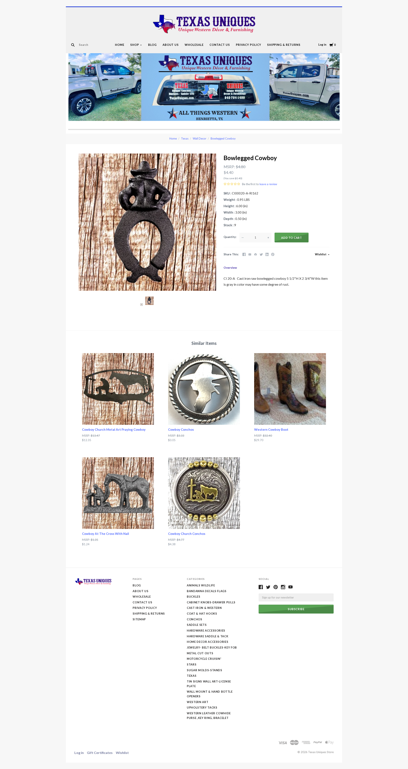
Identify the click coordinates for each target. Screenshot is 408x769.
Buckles (193, 596)
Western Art (197, 702)
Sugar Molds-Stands (204, 670)
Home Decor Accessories (207, 641)
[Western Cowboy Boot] (290, 389)
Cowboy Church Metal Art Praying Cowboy (114, 429)
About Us (171, 44)
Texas (184, 138)
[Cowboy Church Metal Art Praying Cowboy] (118, 389)
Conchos (194, 619)
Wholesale (194, 44)
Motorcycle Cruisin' (204, 658)
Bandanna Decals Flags (207, 591)
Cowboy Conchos (181, 429)
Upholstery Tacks (202, 707)
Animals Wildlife (201, 585)
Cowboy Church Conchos (186, 534)
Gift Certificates (100, 753)
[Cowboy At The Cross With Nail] (118, 493)
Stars (191, 664)
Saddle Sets (197, 624)
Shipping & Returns (284, 44)
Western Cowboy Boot (271, 429)
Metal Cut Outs (200, 653)
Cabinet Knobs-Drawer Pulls (211, 602)
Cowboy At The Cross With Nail (105, 534)
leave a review (268, 184)
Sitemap (139, 619)
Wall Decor (199, 138)
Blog (152, 44)
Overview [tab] (230, 267)
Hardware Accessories (206, 630)
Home (119, 44)
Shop (134, 44)
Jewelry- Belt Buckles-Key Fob (212, 647)
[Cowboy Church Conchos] (204, 493)
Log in (322, 44)
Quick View (118, 417)
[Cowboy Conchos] (204, 389)
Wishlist (321, 254)
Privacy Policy (248, 44)
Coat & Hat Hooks (202, 613)
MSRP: (229, 166)
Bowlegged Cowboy (223, 138)
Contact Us (220, 44)
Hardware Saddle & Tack (207, 636)
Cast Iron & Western (204, 608)
